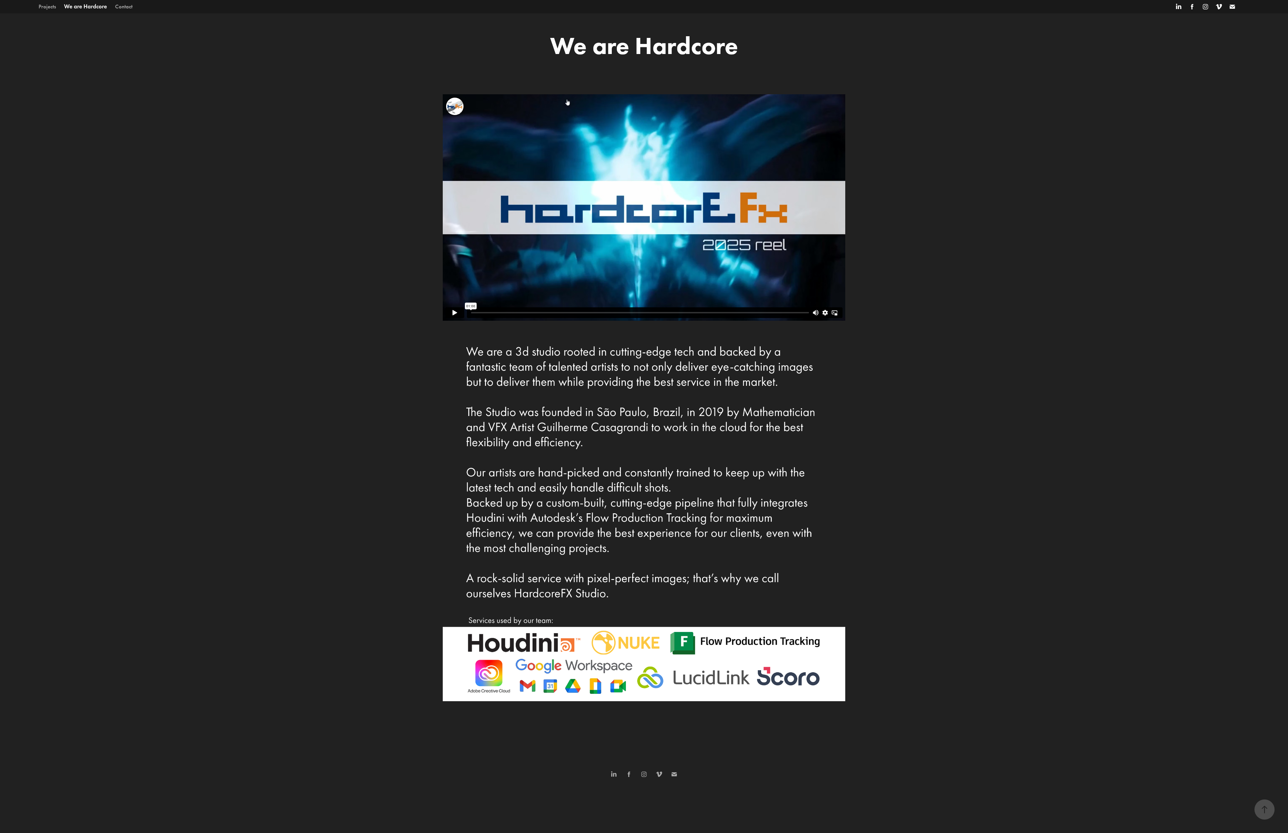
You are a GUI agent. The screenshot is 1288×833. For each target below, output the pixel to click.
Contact (123, 6)
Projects (47, 6)
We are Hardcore (85, 6)
